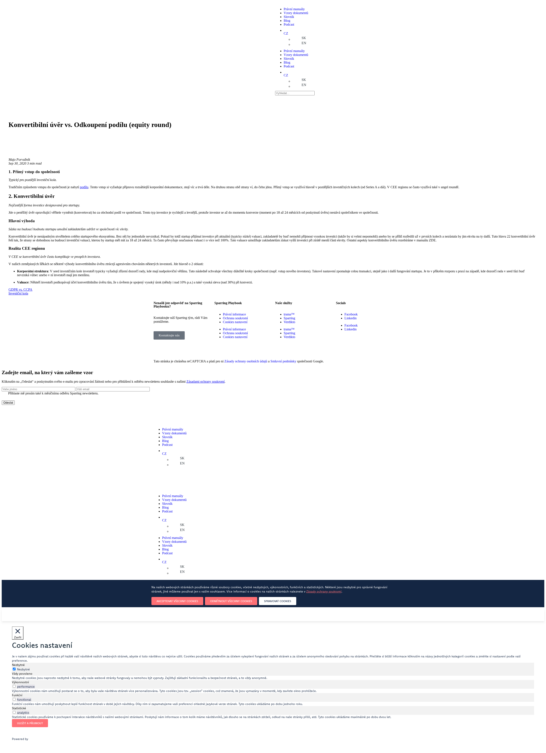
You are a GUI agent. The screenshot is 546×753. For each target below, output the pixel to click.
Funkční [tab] (17, 695)
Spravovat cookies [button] (277, 601)
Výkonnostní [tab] (20, 682)
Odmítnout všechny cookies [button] (231, 601)
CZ (286, 33)
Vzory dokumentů (296, 13)
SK (304, 38)
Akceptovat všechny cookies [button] (177, 601)
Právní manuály (294, 9)
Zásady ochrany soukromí (323, 591)
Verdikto (289, 322)
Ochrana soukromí (235, 318)
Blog (287, 20)
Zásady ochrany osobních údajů (245, 361)
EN (304, 43)
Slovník (289, 17)
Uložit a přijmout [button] (30, 723)
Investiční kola (18, 293)
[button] (169, 335)
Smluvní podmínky (283, 361)
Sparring (289, 318)
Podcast (289, 24)
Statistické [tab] (19, 708)
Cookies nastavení (235, 322)
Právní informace (234, 314)
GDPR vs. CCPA (20, 289)
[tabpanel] (273, 678)
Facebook (351, 314)
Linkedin (350, 318)
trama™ (289, 314)
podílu (84, 187)
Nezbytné (23, 669)
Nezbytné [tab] (18, 665)
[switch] (14, 686)
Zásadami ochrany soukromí (205, 381)
